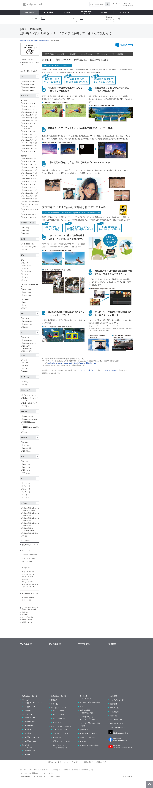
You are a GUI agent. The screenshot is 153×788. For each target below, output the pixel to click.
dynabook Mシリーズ (30, 112)
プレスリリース (76, 762)
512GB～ (26, 327)
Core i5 (25, 269)
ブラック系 (26, 486)
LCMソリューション (60, 733)
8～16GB (26, 369)
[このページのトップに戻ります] (149, 784)
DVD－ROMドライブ (30, 403)
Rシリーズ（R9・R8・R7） (30, 584)
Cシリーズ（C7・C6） (28, 558)
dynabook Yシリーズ (30, 151)
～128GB (26, 318)
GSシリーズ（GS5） (28, 577)
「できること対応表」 (109, 370)
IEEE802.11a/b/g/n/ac (30, 419)
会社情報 (104, 12)
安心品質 (73, 54)
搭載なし (26, 406)
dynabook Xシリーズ (30, 106)
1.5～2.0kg (26, 467)
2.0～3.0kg (26, 470)
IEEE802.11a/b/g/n (29, 422)
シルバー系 (26, 489)
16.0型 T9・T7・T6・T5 (33, 703)
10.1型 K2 (27, 754)
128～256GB (27, 321)
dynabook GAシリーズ (30, 164)
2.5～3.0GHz (27, 295)
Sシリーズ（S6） (27, 579)
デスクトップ (58, 722)
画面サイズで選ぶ (27, 620)
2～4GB (25, 363)
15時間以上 (26, 451)
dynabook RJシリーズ (30, 176)
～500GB (26, 337)
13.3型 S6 (27, 729)
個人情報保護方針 (25, 776)
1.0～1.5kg (26, 464)
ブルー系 (26, 498)
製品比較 (25, 615)
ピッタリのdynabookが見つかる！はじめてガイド (30, 609)
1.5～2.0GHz (27, 289)
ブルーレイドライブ (29, 395)
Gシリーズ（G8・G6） (29, 574)
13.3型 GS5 (28, 725)
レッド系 (26, 495)
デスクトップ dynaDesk (31, 202)
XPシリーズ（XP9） (28, 582)
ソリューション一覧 (60, 729)
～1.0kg (25, 461)
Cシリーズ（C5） (27, 561)
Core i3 (25, 274)
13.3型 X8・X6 (29, 717)
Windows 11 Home (29, 87)
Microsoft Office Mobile (30, 533)
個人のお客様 (29, 12)
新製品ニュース (27, 622)
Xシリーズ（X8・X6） (28, 572)
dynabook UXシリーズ (30, 149)
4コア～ (25, 308)
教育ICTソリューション (62, 741)
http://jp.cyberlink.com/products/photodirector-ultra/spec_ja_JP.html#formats (71, 363)
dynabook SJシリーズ (30, 167)
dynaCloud (57, 737)
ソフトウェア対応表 (118, 54)
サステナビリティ (123, 12)
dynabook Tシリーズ (29, 103)
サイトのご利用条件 (55, 776)
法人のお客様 (48, 12)
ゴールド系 (26, 483)
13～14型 (26, 231)
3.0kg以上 (26, 473)
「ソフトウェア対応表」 (87, 370)
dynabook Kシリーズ (30, 146)
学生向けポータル (27, 59)
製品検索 (25, 612)
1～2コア (26, 302)
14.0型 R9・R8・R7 (31, 737)
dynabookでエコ (86, 54)
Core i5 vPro (27, 271)
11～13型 (26, 228)
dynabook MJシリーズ (30, 181)
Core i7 (25, 263)
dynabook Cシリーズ (30, 109)
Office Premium (101, 54)
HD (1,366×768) (28, 244)
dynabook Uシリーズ (30, 173)
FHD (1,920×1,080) (29, 247)
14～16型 (26, 233)
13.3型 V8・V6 (29, 750)
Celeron (25, 277)
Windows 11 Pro (28, 90)
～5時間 (25, 442)
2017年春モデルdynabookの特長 (55, 54)
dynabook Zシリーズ (29, 115)
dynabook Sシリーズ (30, 123)
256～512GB (27, 324)
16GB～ (25, 371)
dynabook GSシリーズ (30, 121)
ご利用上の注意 (101, 762)
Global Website (128, 5)
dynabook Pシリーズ (30, 187)
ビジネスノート (58, 711)
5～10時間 (26, 445)
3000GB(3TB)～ (28, 351)
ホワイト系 (26, 492)
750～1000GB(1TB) (29, 343)
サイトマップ (117, 3)
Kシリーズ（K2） (27, 600)
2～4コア (26, 305)
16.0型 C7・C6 (29, 707)
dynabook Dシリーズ (30, 143)
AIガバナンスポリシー (40, 776)
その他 (25, 250)
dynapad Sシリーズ (29, 214)
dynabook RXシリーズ (30, 134)
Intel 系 (25, 382)
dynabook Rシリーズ (30, 131)
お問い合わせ (128, 3)
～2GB (25, 360)
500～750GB (27, 340)
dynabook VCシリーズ (30, 193)
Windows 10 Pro (28, 84)
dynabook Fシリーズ (29, 140)
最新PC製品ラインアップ (30, 545)
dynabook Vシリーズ (30, 137)
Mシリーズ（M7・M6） (29, 587)
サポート (67, 12)
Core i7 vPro (27, 266)
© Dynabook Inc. (128, 776)
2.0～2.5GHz (27, 292)
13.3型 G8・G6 (30, 721)
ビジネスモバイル (59, 715)
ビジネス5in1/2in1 (59, 718)
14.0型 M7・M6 (30, 741)
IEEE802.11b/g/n (28, 416)
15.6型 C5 (27, 711)
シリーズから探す (27, 617)
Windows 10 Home (29, 82)
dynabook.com (24, 40)
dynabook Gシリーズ (30, 118)
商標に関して (88, 762)
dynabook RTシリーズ (30, 217)
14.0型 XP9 (28, 733)
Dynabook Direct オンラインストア (85, 12)
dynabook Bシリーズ (30, 184)
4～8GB (25, 366)
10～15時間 (27, 448)
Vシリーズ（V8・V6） (28, 597)
